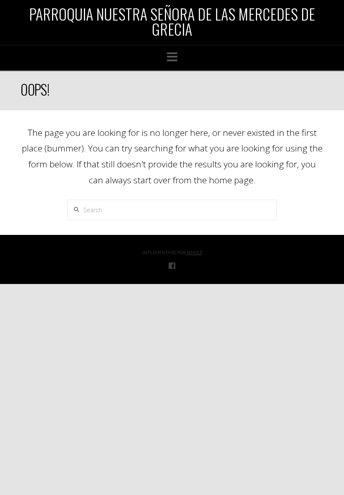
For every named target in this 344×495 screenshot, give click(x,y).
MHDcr (194, 252)
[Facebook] (172, 265)
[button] (172, 57)
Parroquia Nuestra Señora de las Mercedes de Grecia (172, 21)
